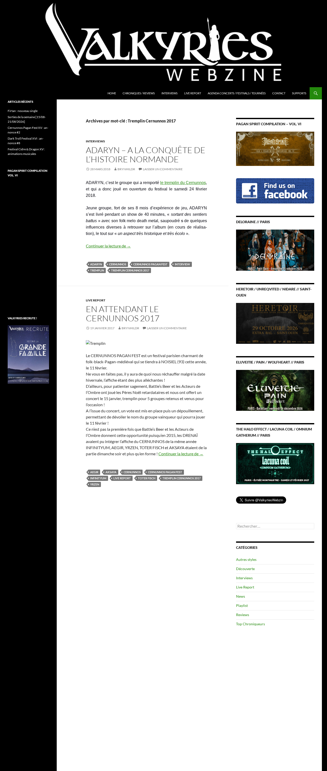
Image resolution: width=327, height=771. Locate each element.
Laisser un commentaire (163, 169)
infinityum (98, 478)
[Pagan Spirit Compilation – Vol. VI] (275, 148)
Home (112, 93)
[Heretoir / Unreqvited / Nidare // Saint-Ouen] (275, 323)
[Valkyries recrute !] (28, 354)
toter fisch (146, 478)
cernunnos (117, 264)
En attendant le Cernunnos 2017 (122, 313)
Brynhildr (126, 169)
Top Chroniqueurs (250, 624)
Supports (299, 93)
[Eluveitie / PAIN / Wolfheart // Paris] (275, 390)
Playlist (242, 605)
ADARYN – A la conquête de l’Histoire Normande (145, 154)
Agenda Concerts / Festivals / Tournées (237, 93)
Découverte (245, 568)
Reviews (242, 615)
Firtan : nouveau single (23, 111)
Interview (182, 264)
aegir (94, 472)
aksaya (111, 472)
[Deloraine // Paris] (275, 249)
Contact (278, 93)
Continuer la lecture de (108, 245)
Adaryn (96, 264)
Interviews (169, 93)
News (240, 596)
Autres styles (246, 559)
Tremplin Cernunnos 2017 (130, 270)
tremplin (97, 270)
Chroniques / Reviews (139, 93)
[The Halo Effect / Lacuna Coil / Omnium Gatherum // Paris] (275, 463)
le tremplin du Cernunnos (183, 182)
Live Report (192, 93)
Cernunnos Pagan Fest (150, 264)
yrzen (94, 484)
